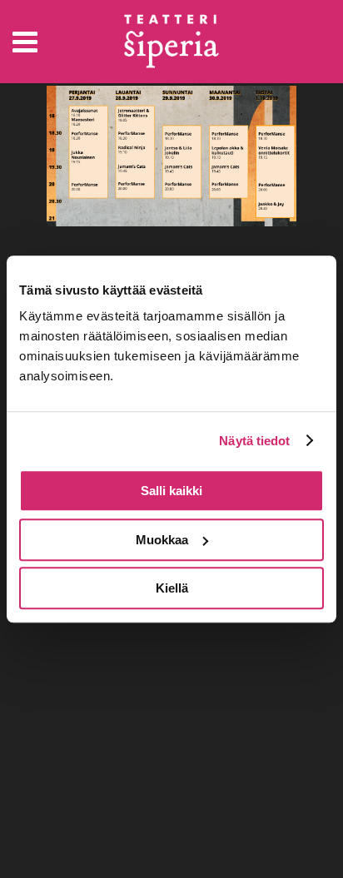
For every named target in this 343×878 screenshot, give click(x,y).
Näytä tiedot (254, 441)
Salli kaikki (171, 491)
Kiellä (172, 588)
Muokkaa (162, 540)
